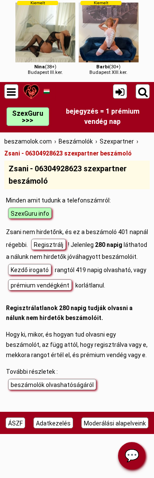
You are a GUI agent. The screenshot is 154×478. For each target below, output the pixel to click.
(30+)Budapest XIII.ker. (108, 37)
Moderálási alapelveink (115, 423)
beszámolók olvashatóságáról (52, 384)
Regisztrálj (48, 244)
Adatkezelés (53, 423)
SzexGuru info (30, 213)
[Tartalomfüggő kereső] (143, 91)
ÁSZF (15, 423)
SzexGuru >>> (27, 116)
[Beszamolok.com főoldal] (31, 91)
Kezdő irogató (30, 270)
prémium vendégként (40, 285)
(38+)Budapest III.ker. (45, 37)
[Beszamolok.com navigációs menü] (11, 91)
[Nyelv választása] (46, 91)
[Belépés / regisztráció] (120, 91)
